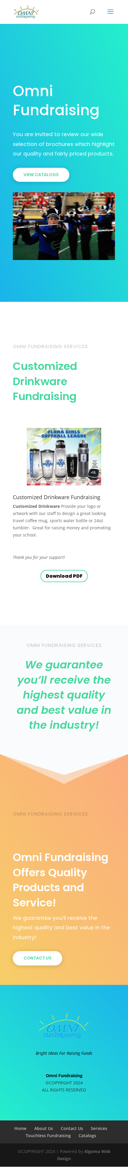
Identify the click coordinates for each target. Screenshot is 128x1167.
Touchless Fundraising (48, 1135)
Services (99, 1128)
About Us (43, 1128)
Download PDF (64, 576)
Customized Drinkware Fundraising (56, 497)
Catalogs (87, 1135)
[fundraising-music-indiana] (64, 258)
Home (20, 1128)
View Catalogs (41, 175)
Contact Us (37, 958)
